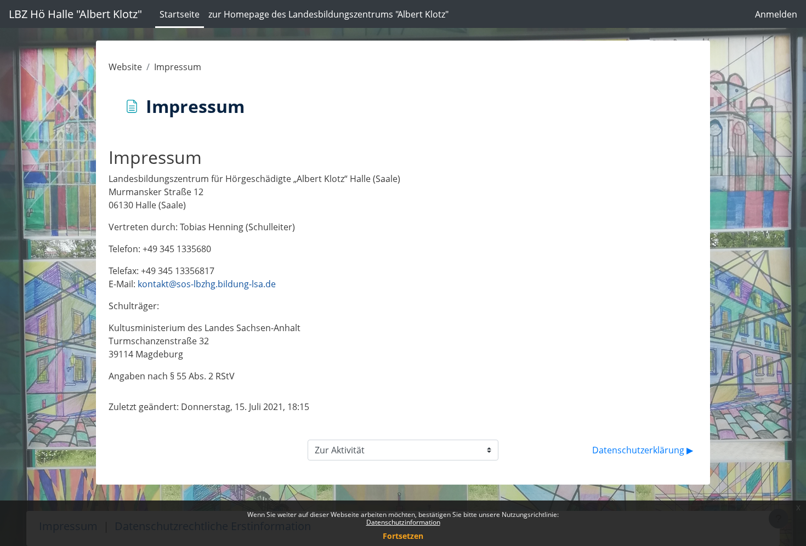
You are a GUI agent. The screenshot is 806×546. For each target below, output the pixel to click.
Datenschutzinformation (403, 522)
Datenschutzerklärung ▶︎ (642, 450)
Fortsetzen (403, 536)
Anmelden (776, 14)
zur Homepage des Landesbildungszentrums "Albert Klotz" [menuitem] (328, 14)
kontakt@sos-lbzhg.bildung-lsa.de (207, 284)
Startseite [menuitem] (180, 14)
